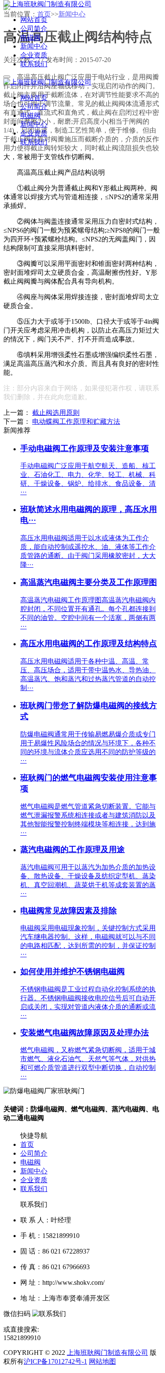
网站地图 (102, 1361)
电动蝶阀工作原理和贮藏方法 (76, 421)
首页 (27, 1144)
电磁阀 (30, 1162)
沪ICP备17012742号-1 (55, 1361)
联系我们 (33, 1188)
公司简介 (33, 1153)
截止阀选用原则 (56, 412)
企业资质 (33, 1179)
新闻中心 (33, 1171)
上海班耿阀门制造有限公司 (107, 1352)
